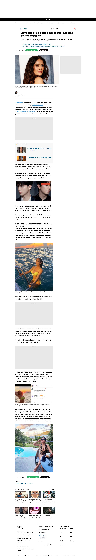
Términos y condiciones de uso (46, 526)
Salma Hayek (19, 483)
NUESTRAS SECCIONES (64, 526)
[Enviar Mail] (16, 95)
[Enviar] (15, 23)
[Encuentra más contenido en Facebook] (16, 50)
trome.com (51, 555)
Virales (62, 541)
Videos (72, 528)
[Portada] (20, 529)
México (30, 483)
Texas (36, 23)
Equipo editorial (20, 530)
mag (74, 555)
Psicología (46, 23)
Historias (62, 545)
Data (71, 532)
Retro (71, 537)
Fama (61, 537)
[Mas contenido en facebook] (44, 544)
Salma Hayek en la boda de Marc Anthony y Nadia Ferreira (39, 149)
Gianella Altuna (21, 95)
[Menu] (16, 19)
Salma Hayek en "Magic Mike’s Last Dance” (39, 157)
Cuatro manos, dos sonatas (70, 23)
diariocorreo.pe (58, 555)
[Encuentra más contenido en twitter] (19, 50)
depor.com (44, 555)
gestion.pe (37, 555)
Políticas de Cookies (43, 532)
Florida (27, 23)
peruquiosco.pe (67, 555)
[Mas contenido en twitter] (48, 544)
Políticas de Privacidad (44, 529)
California (31, 23)
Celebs (25, 483)
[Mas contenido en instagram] (51, 544)
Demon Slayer (61, 23)
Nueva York (40, 23)
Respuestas (63, 528)
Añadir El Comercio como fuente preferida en (63, 28)
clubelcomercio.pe (29, 555)
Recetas (72, 541)
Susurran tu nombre (53, 23)
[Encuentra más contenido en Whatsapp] (22, 50)
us (61, 532)
